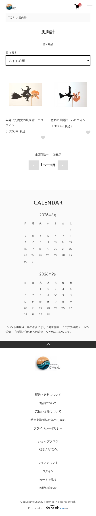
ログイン (48, 471)
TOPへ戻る (48, 344)
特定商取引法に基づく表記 (48, 420)
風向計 (23, 17)
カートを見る (48, 479)
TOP (11, 17)
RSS (42, 449)
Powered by (36, 508)
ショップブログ (48, 441)
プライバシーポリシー (48, 428)
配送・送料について (48, 394)
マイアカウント (48, 462)
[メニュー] (89, 6)
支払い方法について (48, 411)
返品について (48, 403)
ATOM (53, 449)
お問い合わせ (48, 488)
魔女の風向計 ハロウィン (70, 120)
